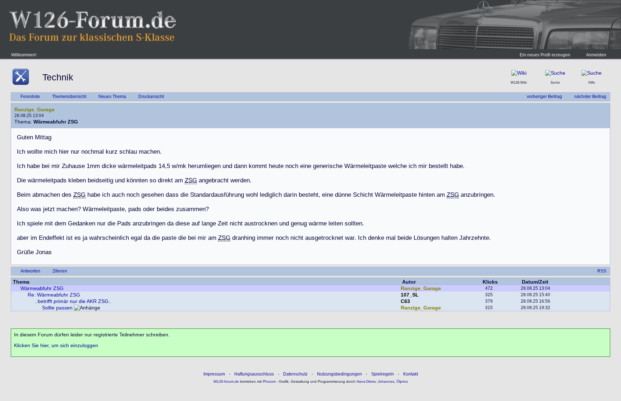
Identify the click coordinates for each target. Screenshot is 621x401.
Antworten (30, 271)
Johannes (386, 381)
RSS (601, 271)
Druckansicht (151, 96)
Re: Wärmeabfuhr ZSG (54, 295)
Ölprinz (402, 381)
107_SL (410, 295)
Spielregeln (382, 374)
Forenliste (30, 96)
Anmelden (596, 55)
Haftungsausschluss (254, 374)
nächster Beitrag (590, 96)
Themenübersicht (69, 96)
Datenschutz (295, 374)
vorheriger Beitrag (544, 96)
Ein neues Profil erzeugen (545, 55)
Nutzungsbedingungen (339, 374)
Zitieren (59, 271)
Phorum (269, 381)
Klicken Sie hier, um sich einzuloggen (56, 345)
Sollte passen (57, 308)
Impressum (214, 374)
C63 (405, 301)
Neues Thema (112, 96)
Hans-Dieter (366, 381)
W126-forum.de (226, 381)
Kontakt (410, 374)
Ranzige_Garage (34, 109)
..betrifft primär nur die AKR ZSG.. (73, 301)
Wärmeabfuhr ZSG (42, 288)
